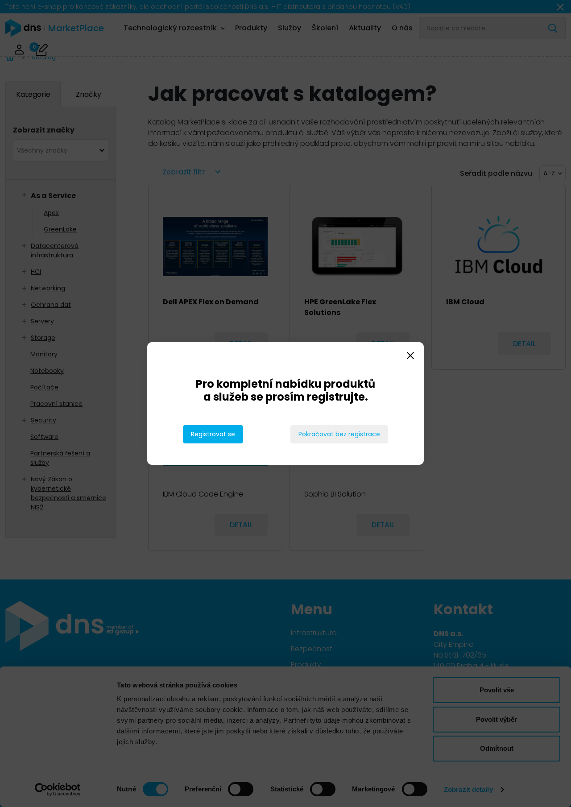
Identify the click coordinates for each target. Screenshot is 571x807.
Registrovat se (213, 434)
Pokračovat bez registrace (339, 434)
